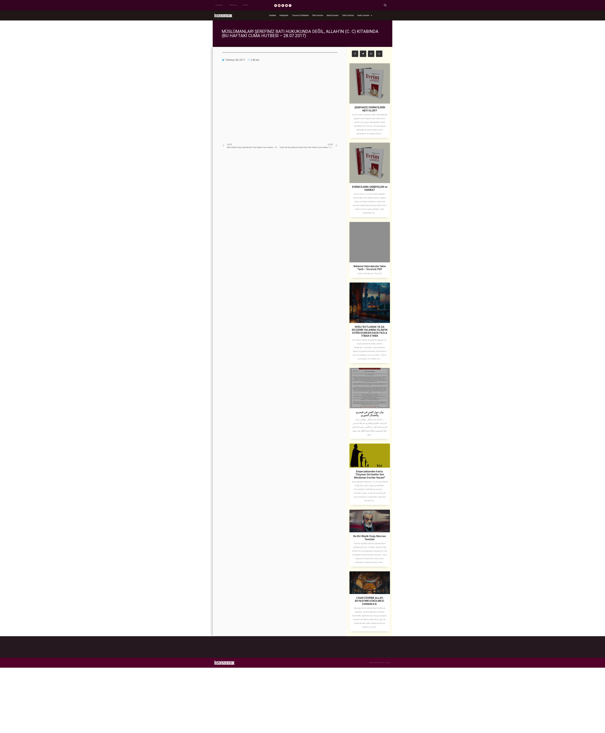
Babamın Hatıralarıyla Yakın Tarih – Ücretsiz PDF (370, 268)
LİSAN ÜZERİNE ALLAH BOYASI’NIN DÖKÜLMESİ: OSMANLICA (369, 600)
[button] (385, 5)
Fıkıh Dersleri (317, 15)
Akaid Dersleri (332, 15)
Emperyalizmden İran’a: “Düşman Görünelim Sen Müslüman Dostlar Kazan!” (369, 474)
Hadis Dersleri (363, 15)
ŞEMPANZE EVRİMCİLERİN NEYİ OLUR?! (369, 109)
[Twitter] (282, 5)
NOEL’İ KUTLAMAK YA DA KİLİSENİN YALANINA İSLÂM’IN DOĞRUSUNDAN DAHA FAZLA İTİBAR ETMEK (369, 331)
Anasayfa (219, 5)
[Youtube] (279, 5)
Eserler (245, 5)
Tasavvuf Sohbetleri (300, 15)
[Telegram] (286, 5)
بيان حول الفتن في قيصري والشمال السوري (369, 414)
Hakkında (233, 5)
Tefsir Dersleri (348, 15)
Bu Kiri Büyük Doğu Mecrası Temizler (369, 538)
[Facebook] (275, 5)
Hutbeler (272, 15)
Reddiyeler (283, 15)
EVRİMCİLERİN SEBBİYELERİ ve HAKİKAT (369, 188)
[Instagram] (290, 5)
